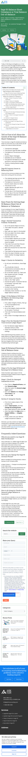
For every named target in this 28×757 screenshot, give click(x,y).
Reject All (14, 754)
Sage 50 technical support (18, 426)
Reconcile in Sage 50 (8, 723)
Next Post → (19, 522)
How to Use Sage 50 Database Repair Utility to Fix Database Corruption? (17, 622)
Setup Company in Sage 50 (10, 718)
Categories (6, 608)
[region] (14, 746)
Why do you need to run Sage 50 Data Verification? (14, 122)
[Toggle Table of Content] (23, 88)
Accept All (14, 746)
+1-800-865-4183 (8, 705)
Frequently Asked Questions (10, 119)
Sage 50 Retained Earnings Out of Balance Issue (13, 109)
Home (2, 18)
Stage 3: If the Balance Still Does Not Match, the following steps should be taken (15, 103)
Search (22, 534)
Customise (14, 750)
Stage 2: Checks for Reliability (12, 101)
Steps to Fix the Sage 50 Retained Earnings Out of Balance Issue (15, 112)
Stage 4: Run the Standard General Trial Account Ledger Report (14, 106)
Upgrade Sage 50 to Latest (10, 713)
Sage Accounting (9, 18)
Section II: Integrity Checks (12, 118)
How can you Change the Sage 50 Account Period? (15, 125)
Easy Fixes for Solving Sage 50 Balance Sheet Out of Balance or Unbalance (13, 95)
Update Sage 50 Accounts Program (12, 716)
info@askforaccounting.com (10, 702)
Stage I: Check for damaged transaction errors (15, 115)
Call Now (4, 30)
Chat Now (12, 30)
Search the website (10, 530)
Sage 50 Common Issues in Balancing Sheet (15, 93)
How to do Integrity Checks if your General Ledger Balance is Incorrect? (15, 128)
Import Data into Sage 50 (10, 721)
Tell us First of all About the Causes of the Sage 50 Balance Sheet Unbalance (13, 90)
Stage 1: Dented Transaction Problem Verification (13, 99)
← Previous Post (9, 522)
